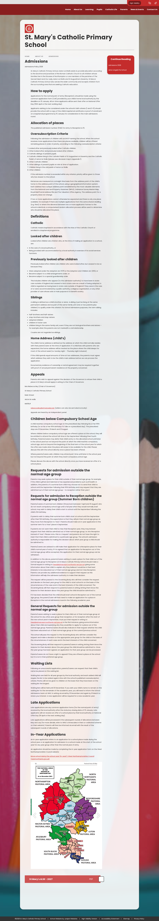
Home (27, 56)
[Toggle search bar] (144, 3)
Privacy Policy (139, 919)
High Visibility (134, 3)
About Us (39, 56)
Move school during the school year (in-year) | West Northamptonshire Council (62, 756)
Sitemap (126, 919)
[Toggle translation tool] (150, 3)
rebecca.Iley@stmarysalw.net (43, 408)
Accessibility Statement (110, 919)
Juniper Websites (70, 919)
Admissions (54, 56)
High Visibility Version (89, 919)
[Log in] (155, 3)
